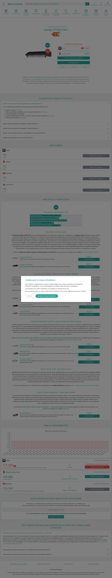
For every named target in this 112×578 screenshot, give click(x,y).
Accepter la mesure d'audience (47, 296)
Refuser (29, 296)
